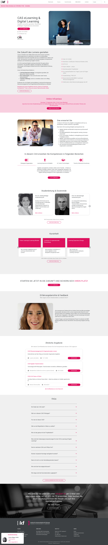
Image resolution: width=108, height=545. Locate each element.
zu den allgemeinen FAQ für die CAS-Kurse (54, 480)
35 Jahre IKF (57, 534)
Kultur (75, 531)
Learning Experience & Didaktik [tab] (44, 163)
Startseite (50, 2)
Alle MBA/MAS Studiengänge (42, 531)
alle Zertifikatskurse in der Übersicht (54, 389)
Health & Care (77, 536)
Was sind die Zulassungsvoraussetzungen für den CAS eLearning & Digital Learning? (51, 440)
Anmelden (27, 6)
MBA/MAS (77, 2)
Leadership (76, 534)
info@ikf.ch (61, 494)
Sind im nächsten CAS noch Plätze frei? (42, 447)
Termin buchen (11, 539)
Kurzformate (68, 2)
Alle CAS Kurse (20, 531)
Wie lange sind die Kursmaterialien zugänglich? (44, 473)
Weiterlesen (74, 358)
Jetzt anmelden (23, 28)
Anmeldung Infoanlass (54, 108)
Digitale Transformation (79, 533)
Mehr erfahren (38, 213)
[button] (18, 206)
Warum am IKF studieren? (60, 531)
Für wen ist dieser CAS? (37, 420)
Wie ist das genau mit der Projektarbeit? (42, 432)
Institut (86, 2)
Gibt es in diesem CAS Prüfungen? (40, 413)
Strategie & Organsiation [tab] (27, 163)
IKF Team (57, 533)
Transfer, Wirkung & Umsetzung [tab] (81, 163)
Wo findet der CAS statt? (38, 407)
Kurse (58, 2)
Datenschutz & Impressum (61, 536)
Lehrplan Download (24, 90)
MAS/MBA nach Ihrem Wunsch (43, 533)
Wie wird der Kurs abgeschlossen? (40, 466)
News (75, 528)
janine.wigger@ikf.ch (13, 542)
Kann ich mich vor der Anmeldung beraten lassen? (44, 460)
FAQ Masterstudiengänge (41, 534)
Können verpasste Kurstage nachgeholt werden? (44, 453)
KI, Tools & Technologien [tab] (63, 163)
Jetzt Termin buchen (54, 508)
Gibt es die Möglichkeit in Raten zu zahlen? (43, 426)
